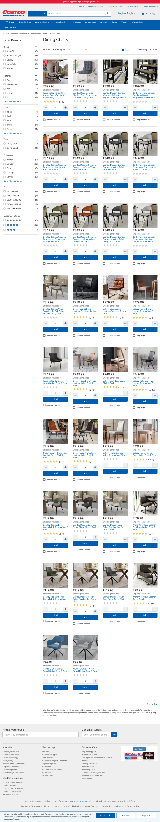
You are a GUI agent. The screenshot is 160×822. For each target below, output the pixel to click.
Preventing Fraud (88, 769)
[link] (55, 83)
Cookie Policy (74, 806)
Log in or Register (49, 763)
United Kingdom (149, 6)
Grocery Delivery (42, 22)
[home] (13, 13)
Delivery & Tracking (89, 763)
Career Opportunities (10, 755)
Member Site (10, 27)
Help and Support (89, 751)
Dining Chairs (55, 33)
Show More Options (13, 101)
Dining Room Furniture (38, 33)
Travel (124, 22)
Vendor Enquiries (9, 785)
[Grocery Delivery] (51, 22)
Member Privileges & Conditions (54, 761)
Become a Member (81, 801)
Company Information (10, 751)
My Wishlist (46, 773)
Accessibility (87, 779)
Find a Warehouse (13, 729)
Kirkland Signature (9, 769)
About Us (7, 747)
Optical (103, 22)
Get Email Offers (92, 729)
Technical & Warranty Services (93, 773)
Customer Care (89, 747)
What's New (90, 22)
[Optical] (107, 22)
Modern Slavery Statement (13, 782)
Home (5, 33)
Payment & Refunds (89, 755)
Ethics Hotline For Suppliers (13, 788)
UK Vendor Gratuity (10, 794)
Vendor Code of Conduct (12, 791)
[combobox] (37, 13)
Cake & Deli (137, 22)
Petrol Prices (25, 22)
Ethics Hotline (133, 806)
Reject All (146, 815)
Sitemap (24, 806)
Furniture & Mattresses (19, 33)
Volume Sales (47, 775)
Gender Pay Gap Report (113, 806)
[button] (108, 13)
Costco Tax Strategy (10, 757)
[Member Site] (16, 27)
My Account (46, 767)
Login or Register (127, 13)
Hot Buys (76, 22)
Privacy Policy (7, 761)
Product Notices (88, 767)
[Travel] (127, 22)
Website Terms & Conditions (13, 763)
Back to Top (152, 704)
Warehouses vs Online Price (93, 775)
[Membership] (67, 22)
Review (126, 815)
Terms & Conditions (40, 806)
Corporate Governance (11, 767)
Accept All (105, 815)
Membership (61, 22)
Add (56, 113)
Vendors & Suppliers (12, 777)
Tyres (114, 22)
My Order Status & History (52, 769)
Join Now (45, 751)
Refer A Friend (48, 757)
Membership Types (49, 755)
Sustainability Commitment (13, 773)
